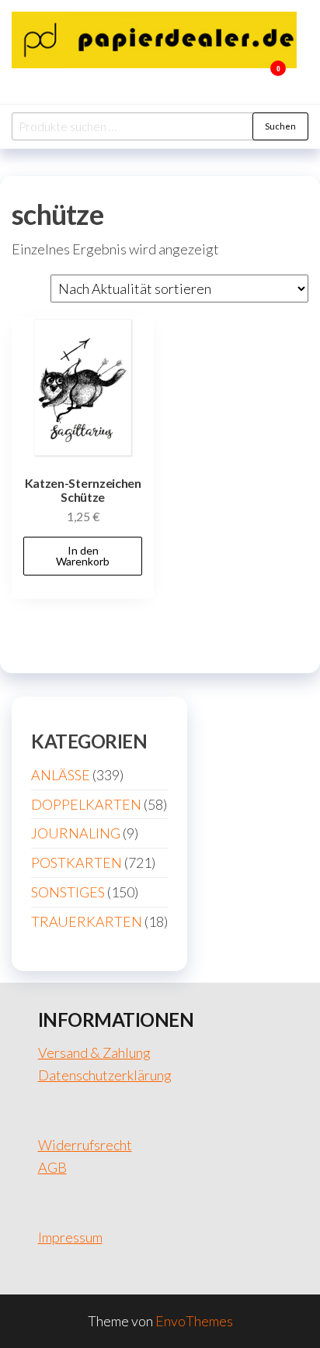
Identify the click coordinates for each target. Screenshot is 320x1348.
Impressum (70, 1237)
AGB (52, 1167)
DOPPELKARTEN (86, 804)
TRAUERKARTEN (86, 921)
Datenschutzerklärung (105, 1075)
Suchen (280, 126)
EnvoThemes (194, 1320)
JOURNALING (75, 833)
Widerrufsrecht (85, 1144)
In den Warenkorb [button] (83, 556)
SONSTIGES (68, 891)
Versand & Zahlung (94, 1052)
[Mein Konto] (255, 78)
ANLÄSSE (60, 774)
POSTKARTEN (76, 862)
